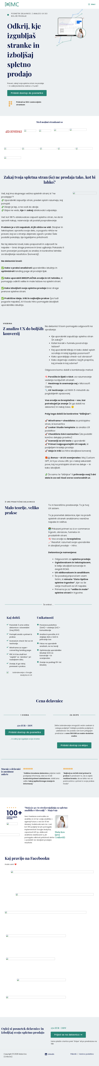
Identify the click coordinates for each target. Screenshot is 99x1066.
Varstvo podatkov (86, 1054)
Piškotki (74, 1054)
